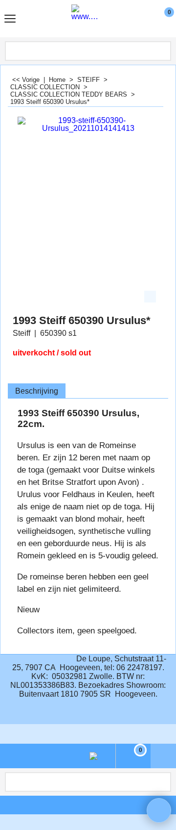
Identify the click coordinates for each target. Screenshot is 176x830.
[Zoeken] (162, 51)
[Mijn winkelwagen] (160, 18)
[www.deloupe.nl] (86, 18)
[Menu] (10, 19)
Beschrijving (36, 391)
